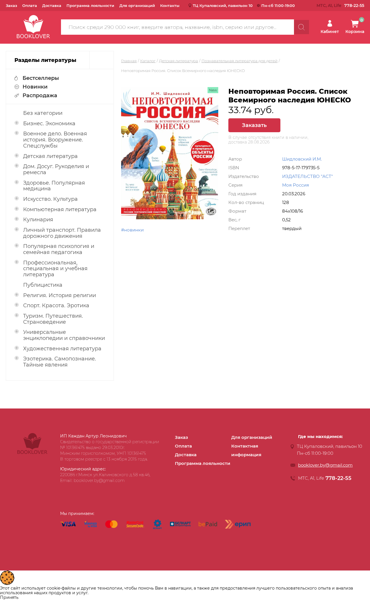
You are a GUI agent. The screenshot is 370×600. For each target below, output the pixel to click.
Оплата (29, 5)
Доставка (51, 5)
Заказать (254, 125)
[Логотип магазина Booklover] (32, 452)
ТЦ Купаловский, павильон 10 (223, 5)
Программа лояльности (90, 5)
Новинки (35, 87)
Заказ (11, 5)
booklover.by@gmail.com (325, 465)
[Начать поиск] (301, 27)
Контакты (170, 5)
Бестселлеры (41, 78)
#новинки (132, 230)
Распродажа (40, 95)
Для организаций (137, 5)
